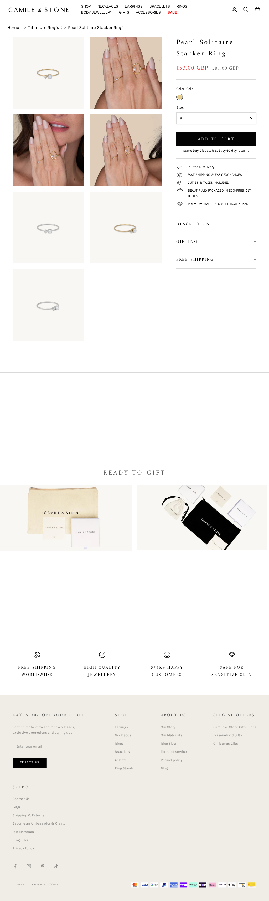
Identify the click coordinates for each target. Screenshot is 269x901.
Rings (182, 6)
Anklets (121, 760)
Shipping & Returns (28, 815)
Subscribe (29, 762)
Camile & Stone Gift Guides (234, 727)
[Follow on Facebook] (15, 866)
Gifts (124, 12)
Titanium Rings (43, 27)
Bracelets (159, 6)
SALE (172, 12)
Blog (164, 768)
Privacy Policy (23, 848)
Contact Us (21, 799)
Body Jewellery (96, 12)
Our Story (168, 727)
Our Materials (171, 735)
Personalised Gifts (227, 735)
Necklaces (107, 6)
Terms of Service (174, 752)
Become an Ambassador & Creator (40, 823)
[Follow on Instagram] (29, 866)
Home (13, 27)
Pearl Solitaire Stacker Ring (95, 27)
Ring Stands (124, 768)
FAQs (16, 807)
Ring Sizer (169, 743)
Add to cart (216, 139)
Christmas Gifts (225, 743)
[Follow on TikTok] (56, 866)
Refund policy (171, 760)
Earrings (134, 6)
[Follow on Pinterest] (42, 866)
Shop (86, 6)
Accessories (148, 12)
